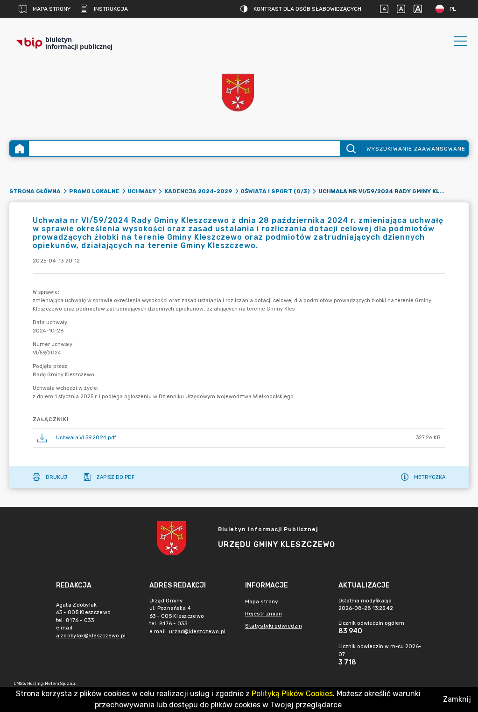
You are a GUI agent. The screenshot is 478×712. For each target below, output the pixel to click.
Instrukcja (111, 9)
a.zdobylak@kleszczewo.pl (91, 636)
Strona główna (35, 191)
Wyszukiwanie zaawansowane (415, 148)
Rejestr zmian (263, 613)
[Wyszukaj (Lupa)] (350, 148)
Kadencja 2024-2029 (198, 191)
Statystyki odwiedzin (273, 625)
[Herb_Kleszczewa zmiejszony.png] (239, 93)
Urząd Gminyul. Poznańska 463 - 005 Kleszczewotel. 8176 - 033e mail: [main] (187, 616)
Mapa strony (51, 9)
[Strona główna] (19, 148)
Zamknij (457, 699)
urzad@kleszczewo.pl (197, 632)
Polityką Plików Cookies (292, 693)
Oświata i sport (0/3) (275, 191)
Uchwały (141, 191)
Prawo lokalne (94, 191)
